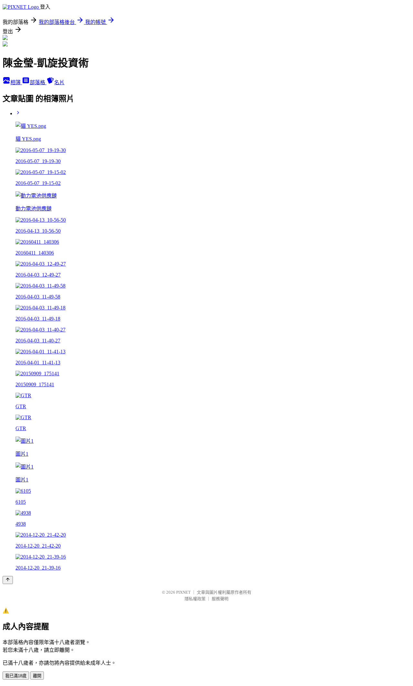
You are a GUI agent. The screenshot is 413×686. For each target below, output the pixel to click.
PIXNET (183, 592)
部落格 (38, 82)
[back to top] (8, 580)
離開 (37, 675)
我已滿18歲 (15, 675)
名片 (59, 82)
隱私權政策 (195, 598)
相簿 (16, 82)
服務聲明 (220, 598)
